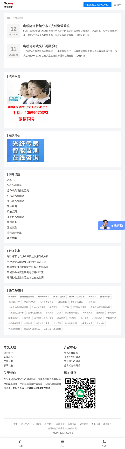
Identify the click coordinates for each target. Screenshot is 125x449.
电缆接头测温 (14, 323)
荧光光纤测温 (14, 232)
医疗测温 (53, 307)
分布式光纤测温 (15, 195)
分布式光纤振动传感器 (18, 307)
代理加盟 (8, 361)
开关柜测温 (87, 313)
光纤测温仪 (105, 296)
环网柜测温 (97, 318)
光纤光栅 (12, 296)
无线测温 (12, 227)
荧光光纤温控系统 (32, 329)
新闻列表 (72, 424)
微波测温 (100, 313)
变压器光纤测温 (15, 201)
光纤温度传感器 (46, 302)
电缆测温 (28, 323)
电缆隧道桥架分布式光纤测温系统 (46, 26)
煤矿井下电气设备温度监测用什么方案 (28, 256)
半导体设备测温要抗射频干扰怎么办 (26, 261)
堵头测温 (49, 313)
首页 (9, 17)
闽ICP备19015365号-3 (62, 433)
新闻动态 (8, 357)
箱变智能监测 (71, 323)
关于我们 (95, 424)
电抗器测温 (111, 318)
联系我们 (8, 365)
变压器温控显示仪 (16, 313)
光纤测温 (92, 296)
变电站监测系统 (35, 313)
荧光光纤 (100, 323)
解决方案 (12, 238)
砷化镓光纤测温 (42, 323)
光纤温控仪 (62, 302)
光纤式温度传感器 (77, 296)
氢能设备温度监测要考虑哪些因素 (25, 272)
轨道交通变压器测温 (52, 329)
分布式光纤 (91, 302)
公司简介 (8, 353)
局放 (59, 313)
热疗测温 (85, 318)
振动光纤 (112, 313)
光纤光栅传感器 (27, 296)
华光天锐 (65, 307)
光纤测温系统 (30, 302)
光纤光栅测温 (14, 185)
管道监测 (57, 323)
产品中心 (12, 179)
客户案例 (12, 206)
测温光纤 (73, 318)
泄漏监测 (61, 318)
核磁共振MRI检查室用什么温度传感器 (27, 267)
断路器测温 (13, 318)
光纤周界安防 (59, 296)
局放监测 (12, 211)
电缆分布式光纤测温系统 (40, 46)
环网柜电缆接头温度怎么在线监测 (25, 277)
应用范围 (37, 424)
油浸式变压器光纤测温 (43, 318)
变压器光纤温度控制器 (100, 307)
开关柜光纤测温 (15, 216)
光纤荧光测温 (77, 302)
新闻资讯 (12, 222)
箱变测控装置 (86, 323)
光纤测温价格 (14, 302)
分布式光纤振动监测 (18, 190)
